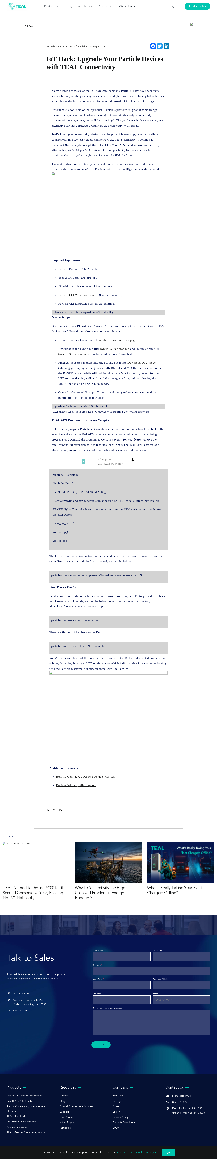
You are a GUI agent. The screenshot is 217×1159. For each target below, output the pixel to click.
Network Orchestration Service (24, 1095)
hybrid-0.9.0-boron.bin (114, 348)
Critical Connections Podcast (76, 1106)
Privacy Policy (120, 1117)
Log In (116, 1112)
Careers (64, 1095)
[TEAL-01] (17, 3)
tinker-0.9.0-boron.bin (72, 354)
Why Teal (118, 1095)
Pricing (117, 1101)
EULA (116, 1128)
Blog (62, 1101)
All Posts (29, 26)
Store (116, 1106)
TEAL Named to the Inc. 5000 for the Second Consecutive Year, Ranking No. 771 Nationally (34, 892)
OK (168, 1152)
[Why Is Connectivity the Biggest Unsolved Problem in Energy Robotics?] (108, 862)
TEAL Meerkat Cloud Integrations (26, 1132)
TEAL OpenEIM (16, 1116)
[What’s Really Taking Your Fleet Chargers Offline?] (180, 862)
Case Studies (67, 1117)
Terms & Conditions (124, 1122)
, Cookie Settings (145, 1152)
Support (64, 1112)
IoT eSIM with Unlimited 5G (23, 1121)
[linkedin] (60, 810)
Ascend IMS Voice (17, 1127)
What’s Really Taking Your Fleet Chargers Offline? (174, 890)
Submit (101, 1045)
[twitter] (47, 810)
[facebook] (54, 810)
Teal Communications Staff (63, 46)
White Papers (67, 1122)
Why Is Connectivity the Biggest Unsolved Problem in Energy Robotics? (103, 892)
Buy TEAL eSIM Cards (19, 1101)
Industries (65, 1128)
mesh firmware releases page (117, 340)
